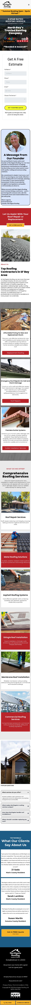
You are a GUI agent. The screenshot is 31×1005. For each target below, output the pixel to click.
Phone (6, 78)
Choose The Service (10, 95)
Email (6, 87)
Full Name (7, 69)
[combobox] (15, 100)
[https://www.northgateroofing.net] (7, 5)
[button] (28, 5)
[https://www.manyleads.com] (15, 995)
